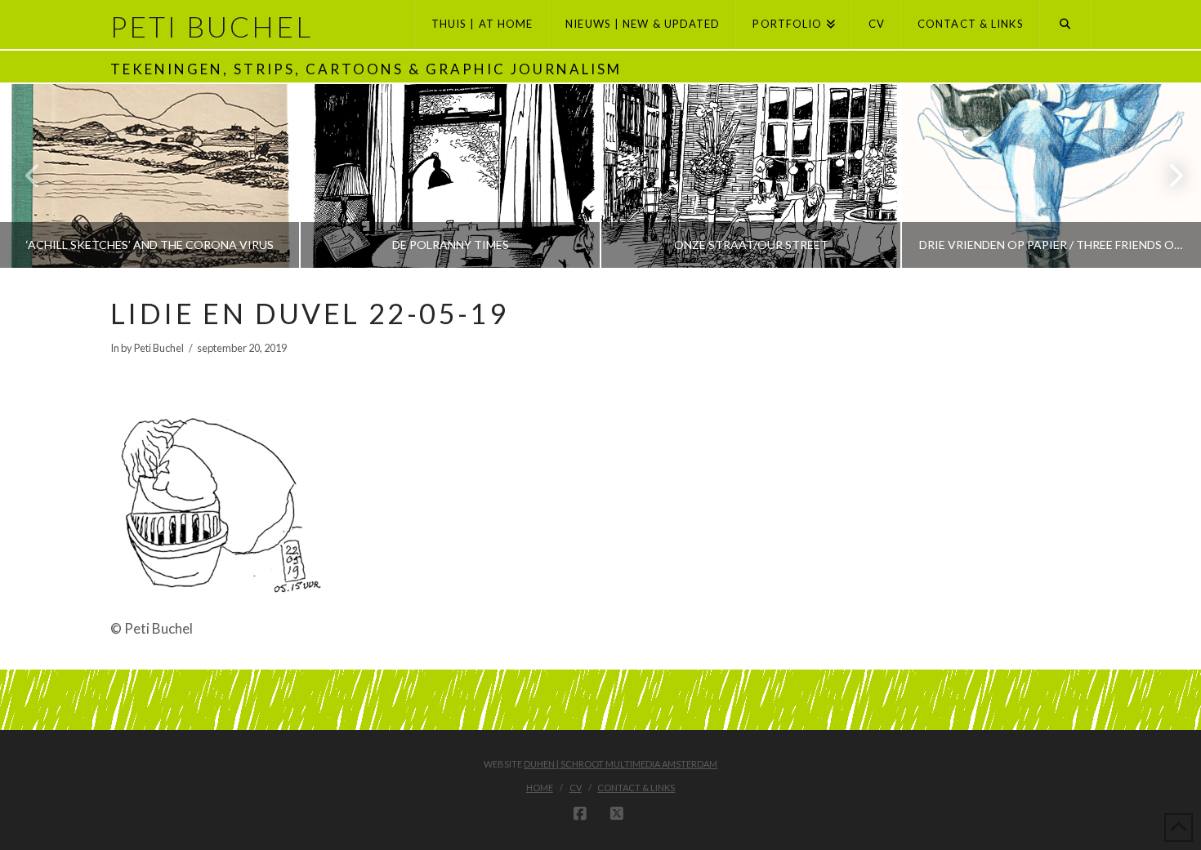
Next (1166, 175)
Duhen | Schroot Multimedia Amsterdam (620, 764)
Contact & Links (636, 787)
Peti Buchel (211, 26)
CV (575, 787)
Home (539, 787)
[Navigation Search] (1065, 24)
